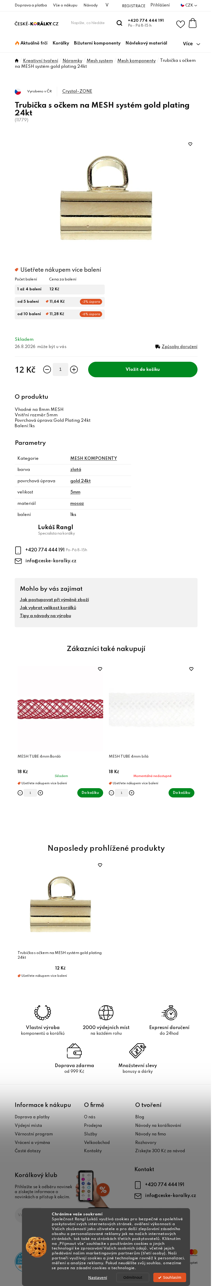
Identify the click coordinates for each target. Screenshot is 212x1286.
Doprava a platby (32, 1117)
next (193, 749)
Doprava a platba (31, 5)
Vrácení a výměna (32, 1143)
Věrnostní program (34, 1134)
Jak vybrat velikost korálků (48, 608)
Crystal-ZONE (77, 91)
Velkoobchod (97, 1143)
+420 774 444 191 (146, 21)
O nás (89, 1117)
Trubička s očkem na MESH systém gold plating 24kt (60, 955)
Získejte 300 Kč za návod (160, 1151)
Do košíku (150, 369)
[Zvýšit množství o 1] (74, 369)
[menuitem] (31, 43)
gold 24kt (80, 481)
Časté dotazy (28, 1151)
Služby (90, 1134)
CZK (189, 5)
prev (19, 749)
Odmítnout (132, 1277)
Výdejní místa (28, 1126)
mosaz (77, 503)
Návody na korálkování (158, 1126)
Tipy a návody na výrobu (45, 616)
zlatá (75, 470)
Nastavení (97, 1277)
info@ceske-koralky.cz (50, 561)
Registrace (133, 6)
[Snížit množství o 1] (47, 369)
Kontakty (93, 1151)
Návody (91, 5)
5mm (75, 492)
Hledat (119, 23)
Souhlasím (172, 1277)
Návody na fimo (150, 1134)
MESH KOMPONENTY (93, 458)
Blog (139, 1117)
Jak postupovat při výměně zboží (54, 600)
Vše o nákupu (65, 5)
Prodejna (93, 1126)
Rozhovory (145, 1143)
